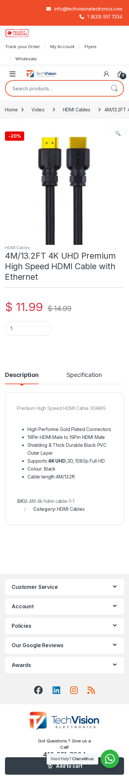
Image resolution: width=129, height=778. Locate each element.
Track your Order (22, 46)
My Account (62, 46)
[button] (118, 133)
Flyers (91, 46)
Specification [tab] (84, 375)
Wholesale (26, 58)
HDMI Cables (76, 109)
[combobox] (55, 88)
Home (11, 109)
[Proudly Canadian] (22, 33)
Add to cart (69, 766)
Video (37, 109)
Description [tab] (21, 375)
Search (114, 88)
